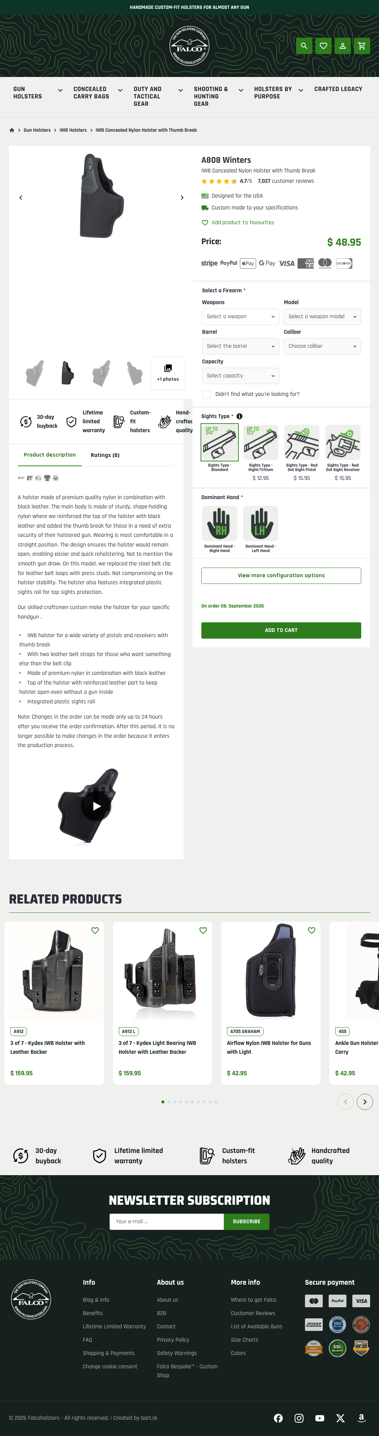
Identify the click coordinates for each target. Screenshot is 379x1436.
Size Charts (244, 1340)
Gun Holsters (27, 93)
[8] (204, 1101)
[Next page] (365, 1102)
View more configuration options (281, 575)
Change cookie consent (110, 1367)
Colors (238, 1353)
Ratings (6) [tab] (105, 455)
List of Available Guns (256, 1327)
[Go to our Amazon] (361, 1418)
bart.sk (149, 1418)
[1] (162, 1101)
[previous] (21, 197)
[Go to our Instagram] (299, 1418)
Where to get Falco (253, 1300)
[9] (210, 1101)
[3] (174, 1101)
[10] (216, 1101)
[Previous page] (346, 1102)
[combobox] (240, 317)
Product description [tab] (50, 455)
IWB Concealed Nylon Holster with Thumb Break (146, 130)
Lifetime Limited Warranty (114, 1327)
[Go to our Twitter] (340, 1418)
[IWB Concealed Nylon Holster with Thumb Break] (34, 373)
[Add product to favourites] (95, 930)
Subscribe (247, 1221)
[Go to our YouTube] (320, 1418)
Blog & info (96, 1300)
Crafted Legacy (338, 90)
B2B (161, 1313)
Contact (166, 1327)
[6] (192, 1101)
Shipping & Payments (109, 1353)
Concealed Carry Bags (92, 93)
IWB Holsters (73, 130)
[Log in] (343, 46)
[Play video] (96, 806)
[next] (182, 197)
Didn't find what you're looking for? (257, 394)
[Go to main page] (12, 130)
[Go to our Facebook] (278, 1418)
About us (167, 1300)
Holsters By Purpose (273, 93)
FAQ (87, 1340)
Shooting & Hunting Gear (211, 97)
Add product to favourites (243, 222)
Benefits (93, 1313)
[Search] (304, 46)
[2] (168, 1101)
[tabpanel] (96, 659)
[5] (186, 1101)
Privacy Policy (173, 1340)
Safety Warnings (177, 1353)
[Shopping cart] (362, 46)
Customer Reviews (253, 1313)
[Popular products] (323, 46)
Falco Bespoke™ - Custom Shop (187, 1371)
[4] (180, 1101)
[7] (198, 1101)
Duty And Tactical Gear (147, 97)
